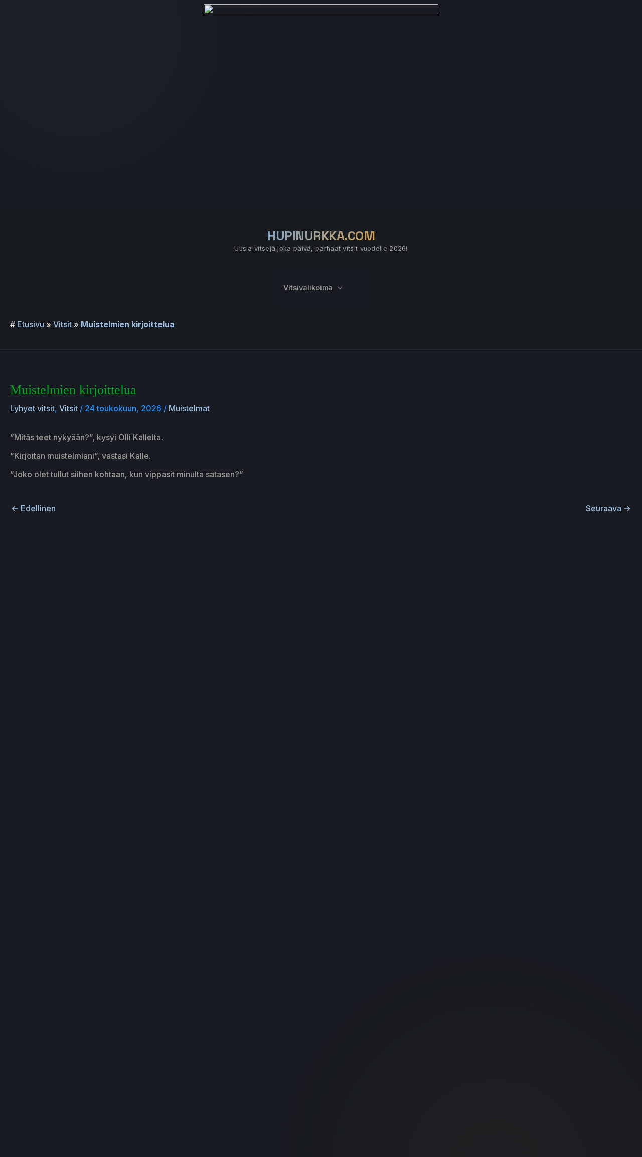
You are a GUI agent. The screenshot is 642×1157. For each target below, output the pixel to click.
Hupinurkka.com (321, 236)
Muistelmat (189, 408)
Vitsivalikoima (308, 287)
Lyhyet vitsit (32, 408)
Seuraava (608, 508)
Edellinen (33, 508)
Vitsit (62, 324)
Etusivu (30, 324)
